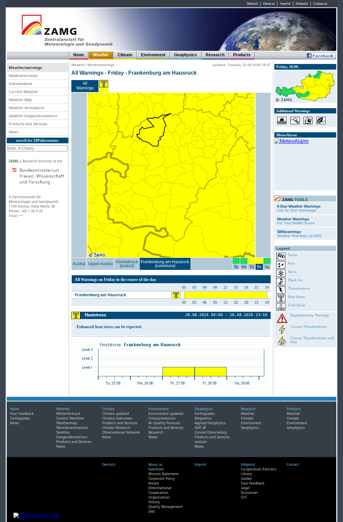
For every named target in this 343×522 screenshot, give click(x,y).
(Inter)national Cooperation (160, 490)
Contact (293, 464)
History (154, 502)
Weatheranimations (72, 427)
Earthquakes (20, 418)
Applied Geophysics (210, 423)
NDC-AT (200, 427)
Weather (101, 55)
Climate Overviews (117, 418)
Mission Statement (163, 473)
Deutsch (252, 4)
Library (246, 473)
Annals (153, 483)
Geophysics (185, 55)
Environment (153, 55)
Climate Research (116, 427)
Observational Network (121, 432)
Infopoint (302, 4)
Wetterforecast (68, 413)
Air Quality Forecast (164, 423)
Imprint (285, 4)
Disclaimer (249, 492)
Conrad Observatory (211, 432)
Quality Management (165, 506)
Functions (156, 469)
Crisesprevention (162, 418)
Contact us (320, 4)
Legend (283, 248)
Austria (79, 264)
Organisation (158, 497)
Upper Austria (100, 264)
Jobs (151, 511)
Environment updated (165, 413)
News (78, 55)
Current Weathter (70, 418)
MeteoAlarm (286, 135)
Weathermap (66, 423)
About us (269, 4)
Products (242, 55)
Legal (245, 488)
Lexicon (201, 441)
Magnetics (203, 418)
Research (215, 55)
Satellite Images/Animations (71, 434)
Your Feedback (21, 413)
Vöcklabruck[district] (127, 263)
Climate (125, 55)
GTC (244, 497)
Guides (246, 478)
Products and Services (73, 441)
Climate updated (115, 413)
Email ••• (16, 215)
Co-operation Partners (258, 469)
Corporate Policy (161, 478)
